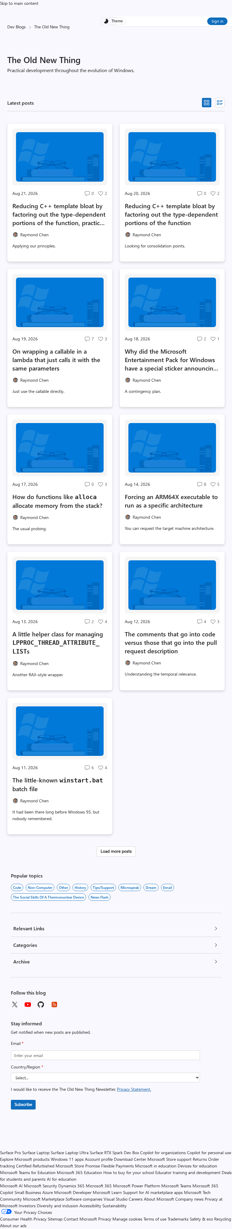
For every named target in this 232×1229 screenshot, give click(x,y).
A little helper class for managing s (57, 642)
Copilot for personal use (209, 1152)
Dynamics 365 (71, 1186)
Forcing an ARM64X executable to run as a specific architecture (171, 500)
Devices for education (197, 1166)
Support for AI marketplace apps (153, 1192)
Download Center (130, 1159)
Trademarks (178, 1219)
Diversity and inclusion (57, 1205)
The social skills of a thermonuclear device (48, 897)
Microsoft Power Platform (136, 1186)
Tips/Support (103, 887)
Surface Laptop (36, 1152)
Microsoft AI (11, 1186)
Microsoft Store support (169, 1159)
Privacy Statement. (134, 1089)
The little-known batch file (57, 784)
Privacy (105, 1219)
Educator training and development (188, 1172)
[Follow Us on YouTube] (27, 1004)
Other (63, 887)
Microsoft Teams (176, 1186)
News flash (99, 897)
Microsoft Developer (73, 1192)
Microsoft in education (155, 1166)
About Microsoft (159, 1199)
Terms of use (154, 1219)
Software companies (84, 1199)
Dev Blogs (16, 27)
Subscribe (23, 1104)
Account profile (99, 1159)
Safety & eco (201, 1219)
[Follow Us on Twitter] (14, 1004)
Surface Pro (10, 1152)
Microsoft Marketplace (43, 1199)
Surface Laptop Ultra (70, 1152)
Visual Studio (115, 1199)
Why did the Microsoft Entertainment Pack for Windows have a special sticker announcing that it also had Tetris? (171, 359)
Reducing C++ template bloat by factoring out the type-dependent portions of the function (171, 214)
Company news (189, 1199)
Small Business (27, 1192)
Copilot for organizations (163, 1152)
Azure (47, 1192)
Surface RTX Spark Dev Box (114, 1152)
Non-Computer (40, 887)
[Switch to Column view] (220, 102)
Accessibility (90, 1205)
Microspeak (130, 887)
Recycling (222, 1219)
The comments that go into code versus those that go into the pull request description (171, 642)
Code (17, 887)
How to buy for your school (128, 1172)
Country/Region (27, 1067)
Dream (151, 887)
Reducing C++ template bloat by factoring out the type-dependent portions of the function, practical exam (58, 214)
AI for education (61, 1179)
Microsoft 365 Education (79, 1172)
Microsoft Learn (107, 1192)
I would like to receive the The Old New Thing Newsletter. (81, 1089)
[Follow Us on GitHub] (41, 1004)
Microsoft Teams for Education (28, 1172)
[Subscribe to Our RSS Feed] (54, 1004)
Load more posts (116, 851)
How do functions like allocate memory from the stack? (57, 500)
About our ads (13, 1225)
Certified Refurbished (35, 1166)
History (80, 887)
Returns (200, 1159)
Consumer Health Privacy (23, 1219)
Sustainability (114, 1205)
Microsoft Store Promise (78, 1166)
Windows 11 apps (67, 1159)
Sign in (217, 21)
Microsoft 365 (99, 1186)
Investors (27, 1205)
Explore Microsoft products (25, 1159)
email (167, 887)
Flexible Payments (117, 1166)
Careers (136, 1199)
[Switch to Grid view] (206, 102)
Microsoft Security (40, 1186)
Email (17, 1043)
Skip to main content (19, 3)
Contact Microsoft (80, 1219)
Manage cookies (127, 1219)
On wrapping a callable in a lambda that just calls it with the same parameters (56, 359)
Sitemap (55, 1219)
